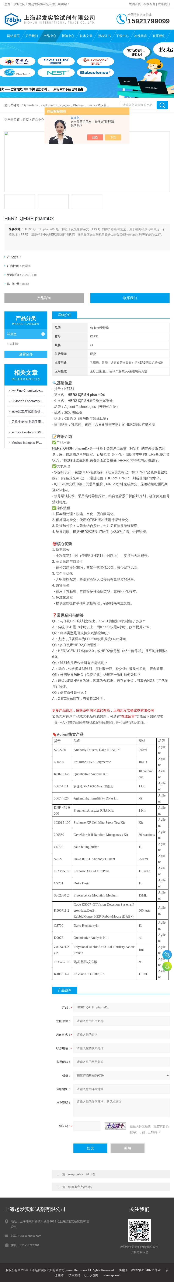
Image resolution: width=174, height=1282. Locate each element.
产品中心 (50, 36)
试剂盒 (12, 334)
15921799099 (167, 954)
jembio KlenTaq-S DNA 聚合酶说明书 (28, 432)
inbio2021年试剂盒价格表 (28, 411)
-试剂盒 (14, 343)
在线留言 (149, 4)
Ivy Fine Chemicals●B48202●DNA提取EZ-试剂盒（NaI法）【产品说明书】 (28, 390)
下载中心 (122, 36)
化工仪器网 (90, 1275)
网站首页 (13, 36)
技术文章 (86, 36)
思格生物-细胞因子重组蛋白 (28, 422)
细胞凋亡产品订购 (80, 1187)
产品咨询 (44, 298)
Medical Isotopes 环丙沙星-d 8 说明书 (28, 442)
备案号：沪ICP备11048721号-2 (140, 1270)
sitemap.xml (111, 1275)
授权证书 (104, 36)
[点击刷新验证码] (115, 1126)
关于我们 (31, 36)
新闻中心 (68, 36)
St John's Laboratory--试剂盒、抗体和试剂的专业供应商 (28, 401)
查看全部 (26, 354)
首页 (26, 119)
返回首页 (135, 4)
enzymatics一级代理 (81, 1174)
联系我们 (164, 4)
